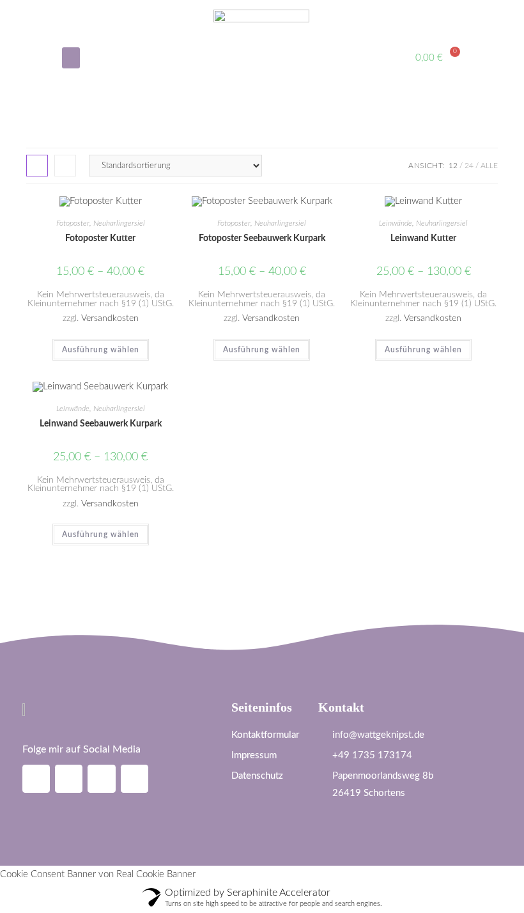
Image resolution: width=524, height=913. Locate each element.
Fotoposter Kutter (100, 238)
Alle (489, 165)
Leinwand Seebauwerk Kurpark (101, 423)
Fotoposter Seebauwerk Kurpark (262, 238)
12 (453, 165)
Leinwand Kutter (423, 238)
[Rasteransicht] (37, 165)
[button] (71, 57)
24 (469, 165)
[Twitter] (134, 778)
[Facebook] (68, 778)
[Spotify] (101, 778)
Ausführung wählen (100, 350)
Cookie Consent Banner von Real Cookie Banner (98, 874)
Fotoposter (72, 223)
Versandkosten (110, 318)
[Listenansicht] (65, 165)
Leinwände (395, 223)
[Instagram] (36, 778)
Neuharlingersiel (119, 223)
